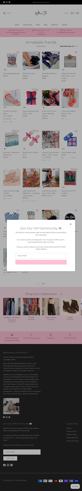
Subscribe (41, 262)
